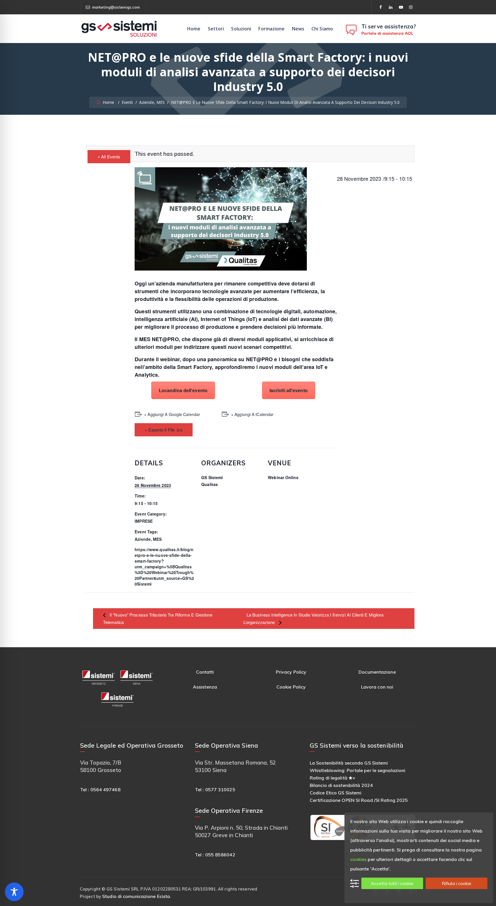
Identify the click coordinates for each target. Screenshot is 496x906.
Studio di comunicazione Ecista (136, 896)
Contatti (205, 672)
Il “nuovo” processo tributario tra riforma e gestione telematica (157, 618)
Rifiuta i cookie (456, 883)
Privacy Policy (291, 672)
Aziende (143, 539)
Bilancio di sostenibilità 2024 (341, 785)
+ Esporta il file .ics (164, 430)
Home (193, 29)
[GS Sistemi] (119, 28)
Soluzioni (241, 29)
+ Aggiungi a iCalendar (252, 414)
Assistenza (205, 687)
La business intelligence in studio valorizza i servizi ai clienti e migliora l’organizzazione (313, 618)
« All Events (109, 156)
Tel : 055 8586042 (215, 855)
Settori (216, 29)
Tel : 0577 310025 (215, 789)
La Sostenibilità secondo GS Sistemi (349, 763)
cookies (358, 859)
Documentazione (377, 672)
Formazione (271, 29)
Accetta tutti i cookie (392, 883)
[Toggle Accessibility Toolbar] (14, 892)
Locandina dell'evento (183, 390)
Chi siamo (322, 29)
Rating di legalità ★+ (332, 778)
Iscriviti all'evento (289, 390)
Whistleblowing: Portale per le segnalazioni (357, 770)
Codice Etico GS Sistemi (335, 793)
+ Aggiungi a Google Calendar (172, 414)
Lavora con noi (377, 687)
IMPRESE (144, 521)
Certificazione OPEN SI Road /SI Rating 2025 (359, 800)
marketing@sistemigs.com (116, 7)
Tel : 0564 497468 (100, 789)
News (298, 29)
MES (157, 539)
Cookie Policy (291, 687)
